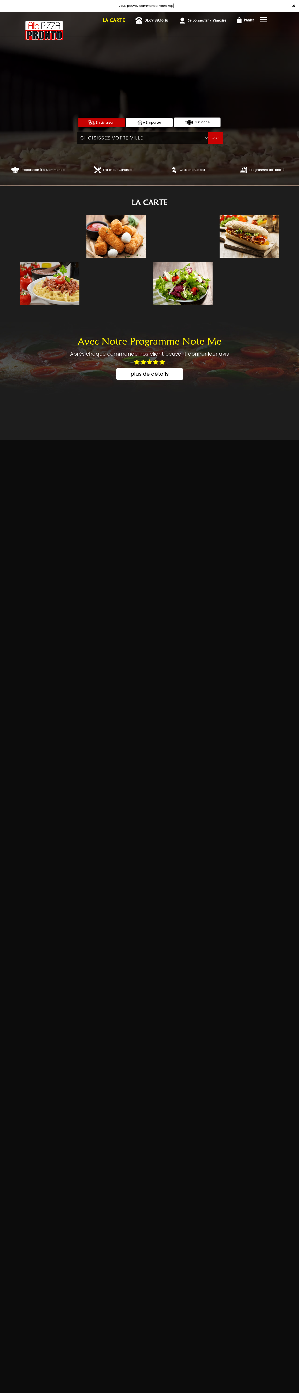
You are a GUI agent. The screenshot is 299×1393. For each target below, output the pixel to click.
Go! (215, 138)
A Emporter (151, 122)
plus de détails (150, 374)
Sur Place (202, 122)
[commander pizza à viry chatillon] (15, 170)
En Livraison (104, 122)
